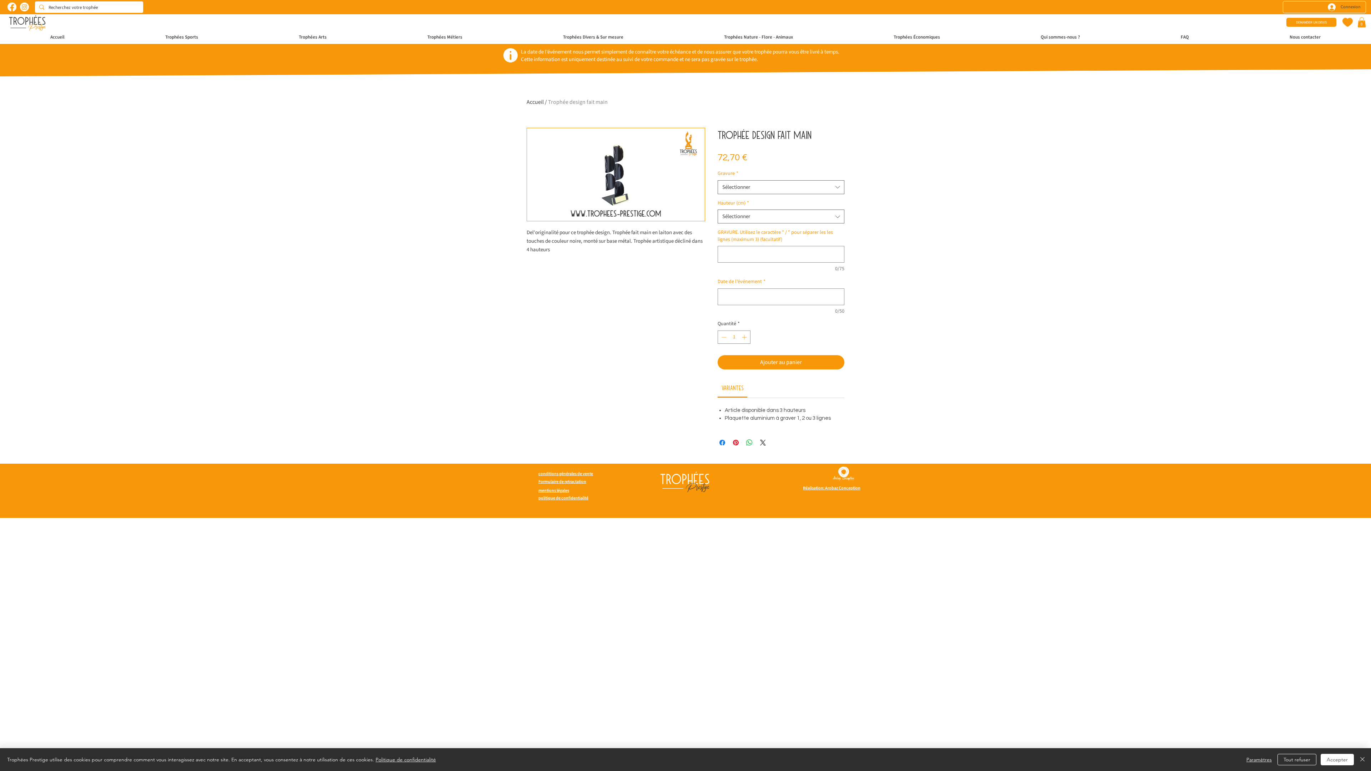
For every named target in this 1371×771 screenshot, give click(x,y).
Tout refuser (1297, 759)
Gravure (728, 173)
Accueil (535, 102)
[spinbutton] (734, 337)
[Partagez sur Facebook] (722, 442)
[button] (1361, 22)
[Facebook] (11, 6)
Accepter (1337, 759)
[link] (733, 387)
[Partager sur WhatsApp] (749, 442)
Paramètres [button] (1259, 759)
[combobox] (781, 187)
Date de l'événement (741, 281)
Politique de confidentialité (406, 759)
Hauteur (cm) (733, 203)
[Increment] (744, 337)
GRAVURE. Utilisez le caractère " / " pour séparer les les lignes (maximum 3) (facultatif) (775, 236)
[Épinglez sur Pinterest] (736, 442)
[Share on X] (763, 442)
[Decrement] (723, 337)
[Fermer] (1362, 759)
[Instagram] (24, 6)
